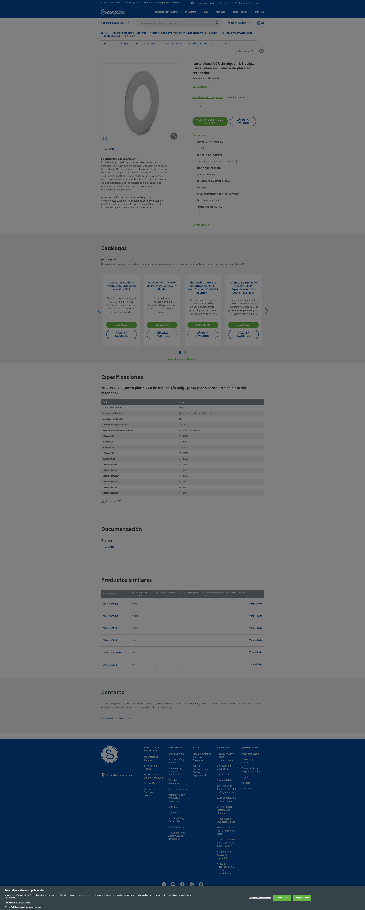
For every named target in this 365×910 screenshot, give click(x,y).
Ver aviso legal (35, 907)
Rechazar (282, 897)
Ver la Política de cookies (16, 907)
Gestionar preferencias (260, 897)
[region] (182, 898)
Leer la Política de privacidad (18, 902)
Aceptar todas (302, 897)
